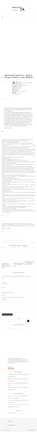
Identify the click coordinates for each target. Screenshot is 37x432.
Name (3, 278)
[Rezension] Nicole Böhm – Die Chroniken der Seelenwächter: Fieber (29, 263)
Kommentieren (4, 299)
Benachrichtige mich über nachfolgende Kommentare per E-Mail (13, 297)
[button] (9, 368)
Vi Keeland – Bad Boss (11, 389)
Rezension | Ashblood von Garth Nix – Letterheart (16, 395)
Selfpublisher (21, 240)
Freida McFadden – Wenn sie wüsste (14, 406)
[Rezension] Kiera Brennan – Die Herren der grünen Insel (18, 264)
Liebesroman (11, 240)
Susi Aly (4, 242)
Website (3, 287)
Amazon (13, 95)
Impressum (9, 421)
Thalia (17, 95)
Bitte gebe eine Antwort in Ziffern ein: (8, 292)
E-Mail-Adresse (4, 282)
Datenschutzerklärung (11, 425)
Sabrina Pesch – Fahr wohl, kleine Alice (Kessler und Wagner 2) (18, 387)
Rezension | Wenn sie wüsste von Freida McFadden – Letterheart (18, 404)
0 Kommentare (32, 242)
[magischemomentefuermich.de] (18, 8)
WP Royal (8, 430)
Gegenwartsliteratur (5, 240)
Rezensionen (16, 240)
